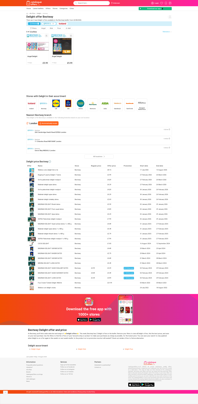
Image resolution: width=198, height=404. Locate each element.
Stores (55, 8)
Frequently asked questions (34, 365)
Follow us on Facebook (67, 367)
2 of (31, 32)
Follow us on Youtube (66, 371)
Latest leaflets (38, 8)
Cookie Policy (91, 392)
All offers (32, 13)
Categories (64, 8)
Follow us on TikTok (66, 374)
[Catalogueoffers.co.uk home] (34, 3)
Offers (48, 8)
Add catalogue (30, 379)
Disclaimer (59, 392)
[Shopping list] (170, 3)
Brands (28, 372)
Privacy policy (82, 392)
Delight (39, 13)
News (28, 381)
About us (29, 376)
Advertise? (29, 367)
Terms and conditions (70, 392)
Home (29, 8)
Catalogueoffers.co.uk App (34, 374)
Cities (72, 8)
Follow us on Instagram (67, 369)
